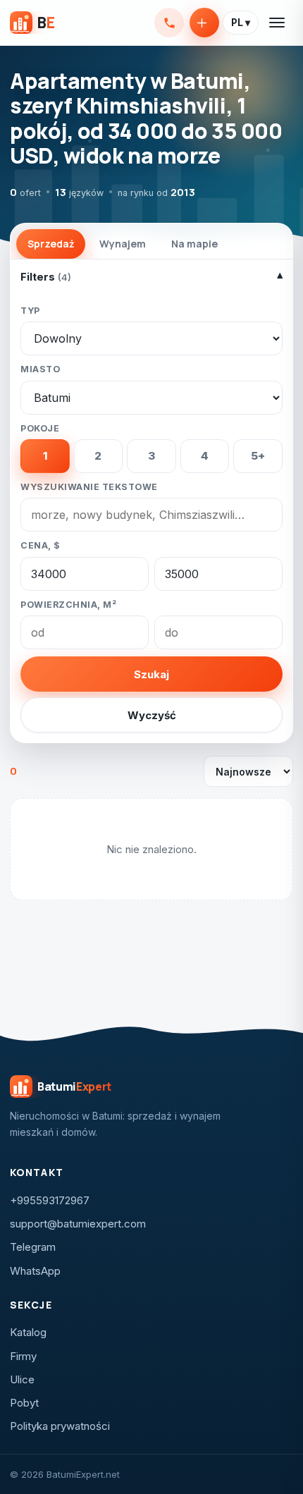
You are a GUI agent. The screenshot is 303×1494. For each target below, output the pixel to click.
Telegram (33, 1247)
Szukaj (151, 674)
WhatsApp (35, 1271)
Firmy (23, 1356)
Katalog (28, 1332)
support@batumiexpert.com (78, 1223)
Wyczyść (152, 715)
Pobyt (24, 1402)
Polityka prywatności (60, 1426)
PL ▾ (240, 22)
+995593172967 (169, 22)
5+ (258, 456)
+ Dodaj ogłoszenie (204, 22)
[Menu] (277, 22)
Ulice (22, 1379)
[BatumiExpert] (32, 22)
